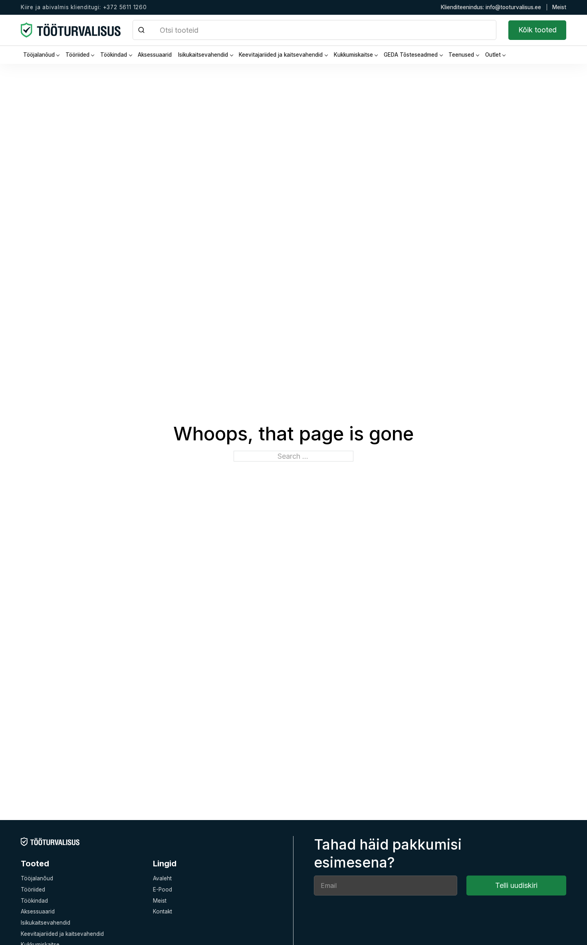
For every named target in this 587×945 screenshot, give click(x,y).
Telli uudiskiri (516, 885)
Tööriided (77, 55)
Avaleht (162, 878)
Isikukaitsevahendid (203, 55)
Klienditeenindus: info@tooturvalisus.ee (491, 7)
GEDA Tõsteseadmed (411, 55)
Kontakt (162, 911)
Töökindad (113, 55)
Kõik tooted (537, 30)
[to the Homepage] (71, 30)
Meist (559, 7)
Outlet (493, 55)
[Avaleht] (50, 841)
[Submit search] (142, 30)
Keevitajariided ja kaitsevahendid (281, 55)
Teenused (461, 55)
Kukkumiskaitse (353, 55)
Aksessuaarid (155, 55)
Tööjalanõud (39, 55)
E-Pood (162, 889)
